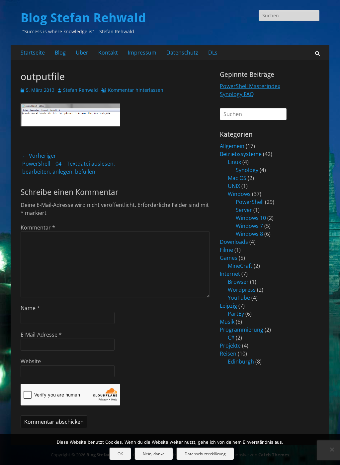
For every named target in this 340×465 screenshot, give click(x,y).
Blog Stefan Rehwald (83, 18)
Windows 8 (249, 233)
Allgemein (232, 146)
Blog (60, 52)
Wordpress (242, 289)
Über (82, 52)
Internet (230, 273)
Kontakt (108, 52)
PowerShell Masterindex (250, 86)
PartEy (236, 313)
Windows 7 (249, 226)
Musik (227, 321)
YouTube (239, 297)
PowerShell (250, 202)
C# (231, 337)
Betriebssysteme (241, 154)
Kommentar (38, 227)
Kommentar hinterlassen (135, 90)
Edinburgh (241, 361)
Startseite (33, 52)
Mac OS (237, 178)
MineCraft (240, 265)
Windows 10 (251, 218)
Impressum (142, 52)
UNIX (234, 186)
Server (244, 210)
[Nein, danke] (331, 449)
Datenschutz (182, 52)
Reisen (228, 353)
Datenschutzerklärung (205, 454)
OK (120, 454)
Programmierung (241, 329)
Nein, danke (154, 454)
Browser (238, 281)
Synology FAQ (237, 94)
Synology (247, 170)
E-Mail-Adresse (41, 334)
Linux (234, 162)
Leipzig (228, 305)
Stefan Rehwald (80, 90)
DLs (212, 52)
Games (228, 257)
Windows (239, 194)
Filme (226, 249)
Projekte (230, 345)
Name (30, 308)
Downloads (234, 241)
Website (31, 361)
